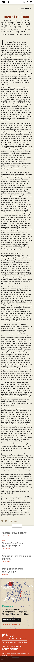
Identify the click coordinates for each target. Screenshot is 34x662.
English (21, 8)
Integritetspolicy (10, 649)
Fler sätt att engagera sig (9, 624)
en (24, 2)
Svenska (28, 8)
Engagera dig (16, 646)
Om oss (5, 646)
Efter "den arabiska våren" (8, 13)
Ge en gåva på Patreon (11, 619)
